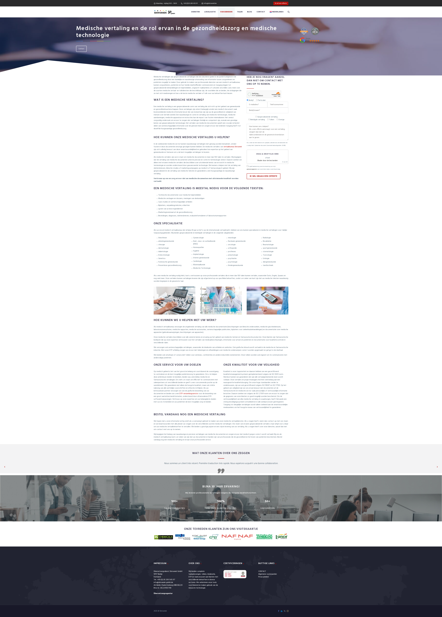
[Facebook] (279, 611)
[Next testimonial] (437, 467)
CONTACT (262, 571)
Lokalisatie (210, 11)
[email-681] (257, 104)
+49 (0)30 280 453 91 (190, 3)
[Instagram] (288, 611)
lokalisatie (211, 574)
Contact (261, 11)
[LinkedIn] (282, 611)
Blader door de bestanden (267, 160)
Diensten (195, 11)
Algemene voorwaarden (267, 574)
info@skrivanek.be (210, 3)
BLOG (249, 11)
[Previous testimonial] (4, 467)
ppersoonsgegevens (252, 169)
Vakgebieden (226, 11)
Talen (240, 11)
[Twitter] (285, 611)
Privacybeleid (263, 576)
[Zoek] (288, 11)
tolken (204, 574)
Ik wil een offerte (281, 3)
